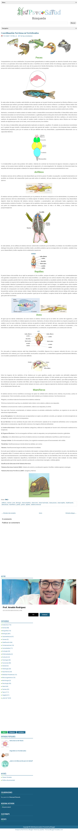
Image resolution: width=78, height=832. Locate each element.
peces (23, 504)
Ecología (4, 651)
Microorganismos (7, 677)
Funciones (5, 663)
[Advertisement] (39, 715)
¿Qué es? (5, 698)
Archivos (21, 732)
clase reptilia (61, 503)
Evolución (5, 657)
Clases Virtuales (7, 777)
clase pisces (53, 503)
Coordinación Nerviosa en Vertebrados (20, 33)
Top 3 (4, 732)
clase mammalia (43, 503)
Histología (5, 668)
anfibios (4, 503)
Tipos (4, 692)
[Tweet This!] (6, 499)
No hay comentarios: (27, 36)
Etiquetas (12, 732)
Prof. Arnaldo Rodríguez (14, 607)
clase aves (35, 503)
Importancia (5, 671)
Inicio (40, 513)
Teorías (4, 689)
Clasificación (69, 503)
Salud (4, 686)
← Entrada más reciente (9, 513)
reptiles (28, 504)
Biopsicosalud (6, 807)
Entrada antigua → (71, 513)
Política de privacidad (8, 780)
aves (13, 503)
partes (18, 504)
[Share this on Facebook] (5, 499)
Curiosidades (6, 648)
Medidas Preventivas (8, 674)
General (4, 666)
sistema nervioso (36, 504)
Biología (18, 503)
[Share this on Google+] (8, 499)
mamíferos (12, 504)
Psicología (5, 683)
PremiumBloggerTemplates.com (54, 829)
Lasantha (41, 829)
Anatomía (5, 625)
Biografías (5, 630)
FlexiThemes (24, 829)
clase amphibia (26, 503)
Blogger (52, 827)
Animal (9, 503)
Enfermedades (6, 654)
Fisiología (5, 660)
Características (6, 636)
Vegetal (4, 695)
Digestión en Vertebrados (18, 751)
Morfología (5, 680)
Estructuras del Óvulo (16, 740)
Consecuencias (6, 645)
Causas (4, 639)
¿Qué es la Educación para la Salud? (21, 761)
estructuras (5, 504)
